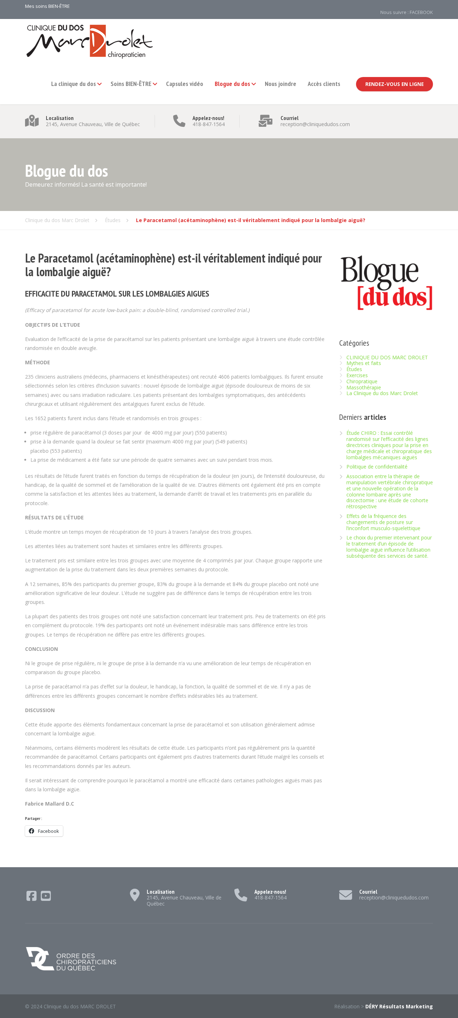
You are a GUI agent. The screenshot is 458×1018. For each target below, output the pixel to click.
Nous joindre (280, 84)
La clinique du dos (73, 84)
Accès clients (324, 84)
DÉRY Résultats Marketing (399, 1006)
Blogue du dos (232, 84)
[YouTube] (46, 898)
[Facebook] (32, 898)
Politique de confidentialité (377, 467)
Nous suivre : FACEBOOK (406, 12)
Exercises (357, 375)
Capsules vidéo (184, 84)
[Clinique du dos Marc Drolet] (89, 41)
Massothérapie (363, 387)
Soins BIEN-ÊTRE (131, 84)
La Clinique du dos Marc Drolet (382, 393)
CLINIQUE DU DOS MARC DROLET (387, 357)
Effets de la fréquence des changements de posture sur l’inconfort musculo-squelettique (383, 522)
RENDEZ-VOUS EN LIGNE (394, 84)
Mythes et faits (363, 363)
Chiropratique (361, 381)
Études (354, 369)
